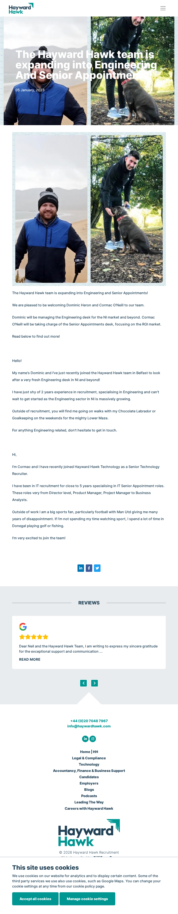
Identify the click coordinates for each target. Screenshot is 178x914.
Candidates (89, 777)
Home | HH (89, 752)
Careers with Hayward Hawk (89, 808)
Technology (89, 764)
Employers (89, 783)
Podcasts (89, 796)
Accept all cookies (35, 899)
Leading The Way (89, 802)
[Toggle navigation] (163, 8)
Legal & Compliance (89, 758)
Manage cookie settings (87, 899)
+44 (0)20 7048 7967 (89, 721)
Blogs (89, 789)
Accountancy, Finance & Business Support (89, 770)
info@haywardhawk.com (89, 726)
